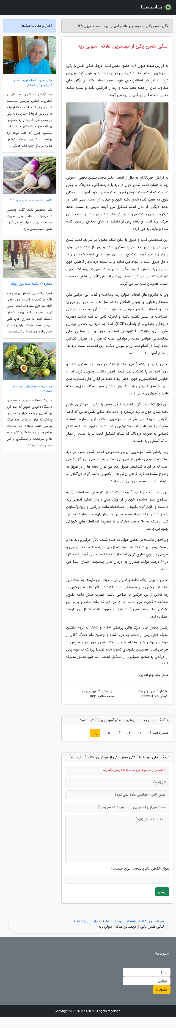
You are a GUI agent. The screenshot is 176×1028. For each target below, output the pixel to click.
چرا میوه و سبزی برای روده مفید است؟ (31, 389)
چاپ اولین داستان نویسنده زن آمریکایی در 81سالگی (32, 83)
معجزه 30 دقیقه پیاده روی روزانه (31, 283)
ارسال (162, 891)
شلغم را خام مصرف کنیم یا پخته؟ (31, 200)
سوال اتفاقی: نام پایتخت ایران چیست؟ (140, 868)
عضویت (162, 989)
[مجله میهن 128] (156, 7)
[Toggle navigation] (9, 7)
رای (95, 733)
